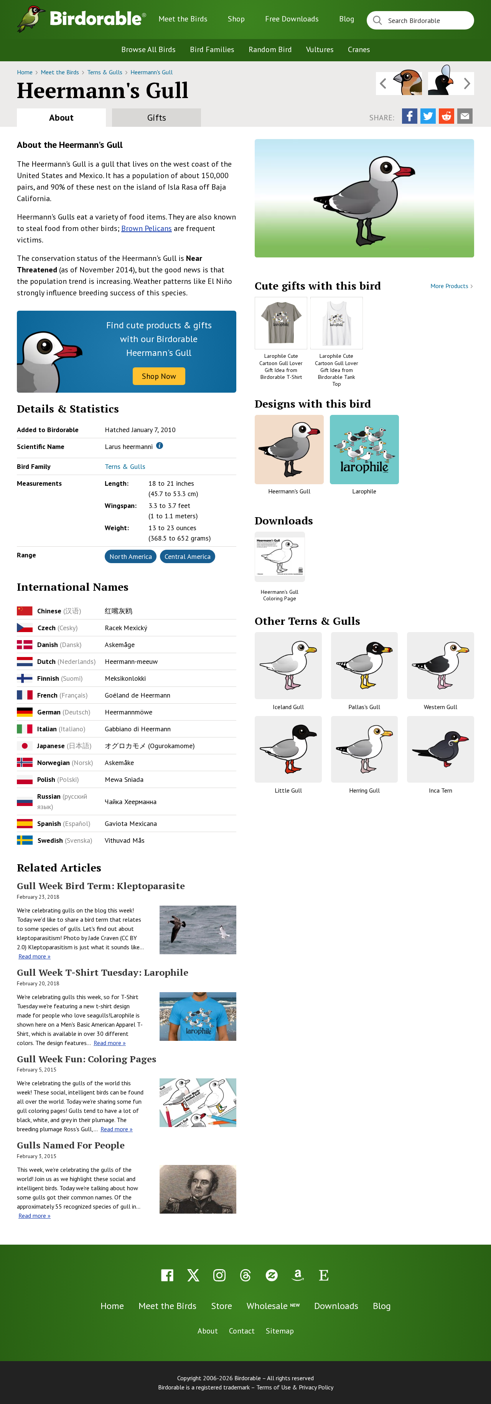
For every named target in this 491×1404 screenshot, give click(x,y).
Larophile (364, 491)
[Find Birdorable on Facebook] (167, 1275)
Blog (346, 19)
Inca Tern (440, 790)
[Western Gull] (441, 666)
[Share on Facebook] (409, 116)
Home (25, 72)
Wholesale (273, 1306)
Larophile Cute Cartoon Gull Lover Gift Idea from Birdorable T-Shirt (281, 366)
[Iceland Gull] (288, 666)
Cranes (359, 49)
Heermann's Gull (151, 72)
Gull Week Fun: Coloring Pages (86, 1059)
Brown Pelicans (146, 228)
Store (221, 1306)
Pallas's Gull (364, 707)
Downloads (292, 19)
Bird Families (212, 49)
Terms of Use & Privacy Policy (294, 1387)
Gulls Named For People (71, 1145)
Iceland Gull (288, 707)
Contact (242, 1331)
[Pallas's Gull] (365, 666)
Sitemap (280, 1331)
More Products (450, 286)
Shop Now (159, 376)
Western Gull (440, 707)
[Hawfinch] (399, 83)
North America (130, 556)
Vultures (320, 49)
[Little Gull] (288, 749)
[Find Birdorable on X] (193, 1275)
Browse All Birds (148, 49)
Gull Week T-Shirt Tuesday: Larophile (102, 972)
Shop (236, 19)
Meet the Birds (183, 19)
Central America (188, 556)
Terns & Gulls (105, 72)
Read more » (34, 956)
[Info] (159, 445)
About (61, 117)
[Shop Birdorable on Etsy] (324, 1275)
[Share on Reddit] (446, 116)
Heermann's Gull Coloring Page (279, 595)
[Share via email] (465, 116)
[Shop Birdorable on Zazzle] (271, 1275)
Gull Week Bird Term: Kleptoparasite (101, 886)
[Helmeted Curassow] (451, 83)
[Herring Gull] (365, 749)
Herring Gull (364, 790)
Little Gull (288, 790)
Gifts (156, 117)
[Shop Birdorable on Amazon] (298, 1275)
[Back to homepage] (98, 18)
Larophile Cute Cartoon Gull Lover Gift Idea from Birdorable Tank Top (336, 369)
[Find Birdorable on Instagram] (219, 1275)
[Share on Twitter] (428, 116)
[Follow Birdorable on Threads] (245, 1275)
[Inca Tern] (441, 749)
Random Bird (270, 49)
